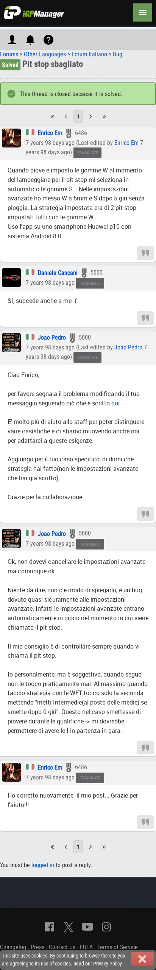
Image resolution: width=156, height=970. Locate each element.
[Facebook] (50, 927)
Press (37, 947)
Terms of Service (117, 947)
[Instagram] (106, 927)
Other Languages (45, 54)
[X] (68, 927)
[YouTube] (87, 927)
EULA (86, 947)
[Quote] (145, 252)
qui (115, 403)
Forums (9, 54)
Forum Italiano (89, 54)
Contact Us (62, 947)
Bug (117, 54)
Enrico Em (50, 133)
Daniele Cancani (58, 272)
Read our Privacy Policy (97, 964)
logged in (42, 865)
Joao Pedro (52, 337)
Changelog (13, 947)
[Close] (142, 959)
